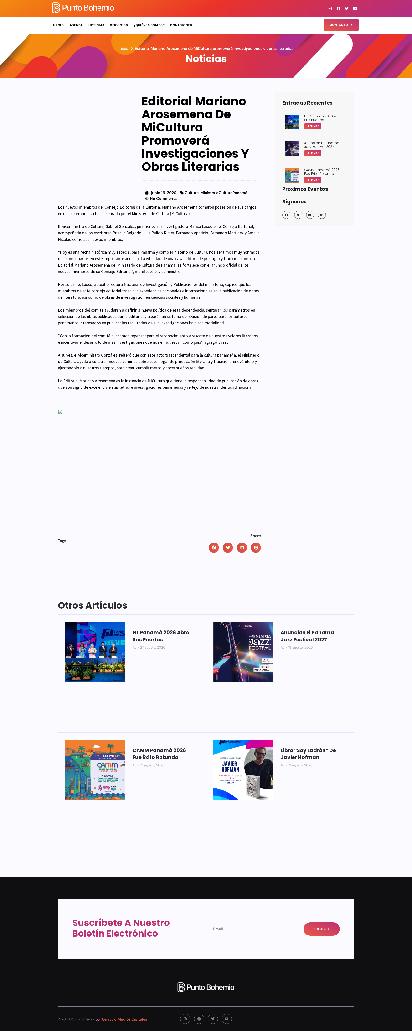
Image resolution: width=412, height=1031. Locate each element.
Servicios (119, 25)
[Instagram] (330, 8)
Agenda (76, 25)
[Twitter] (346, 8)
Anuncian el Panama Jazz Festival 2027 (307, 636)
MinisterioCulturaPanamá (224, 192)
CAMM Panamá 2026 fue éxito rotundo (159, 754)
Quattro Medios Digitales (124, 1019)
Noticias (96, 25)
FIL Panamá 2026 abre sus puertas (161, 636)
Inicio (58, 25)
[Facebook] (338, 8)
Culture (192, 192)
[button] (214, 548)
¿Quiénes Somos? (149, 25)
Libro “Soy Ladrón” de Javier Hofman (308, 754)
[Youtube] (355, 8)
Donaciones (181, 25)
